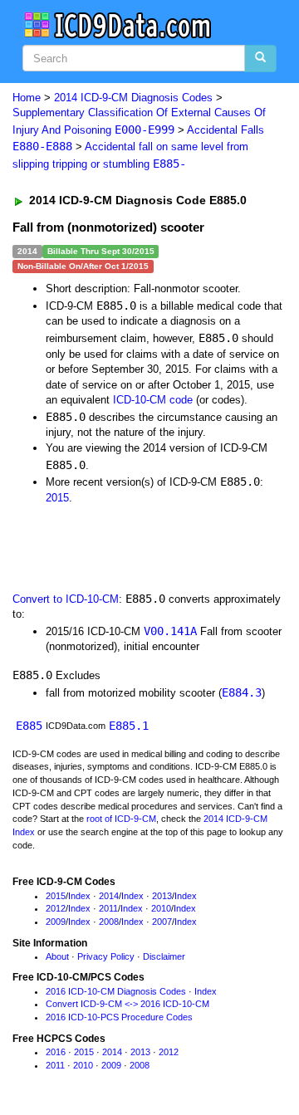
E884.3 (242, 692)
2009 (56, 922)
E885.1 (129, 725)
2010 (161, 908)
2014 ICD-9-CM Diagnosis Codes (133, 97)
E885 (29, 725)
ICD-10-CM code (153, 400)
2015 (57, 497)
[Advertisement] (133, 546)
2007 (162, 922)
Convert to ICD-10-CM (65, 599)
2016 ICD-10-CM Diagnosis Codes (116, 991)
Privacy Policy (106, 956)
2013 (162, 896)
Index (79, 896)
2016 (56, 1052)
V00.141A (170, 631)
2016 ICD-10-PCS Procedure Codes (119, 1017)
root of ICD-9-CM (121, 819)
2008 (109, 922)
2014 (109, 896)
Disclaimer (164, 956)
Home (26, 97)
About (57, 956)
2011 (108, 908)
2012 (56, 908)
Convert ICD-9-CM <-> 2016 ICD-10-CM (127, 1004)
